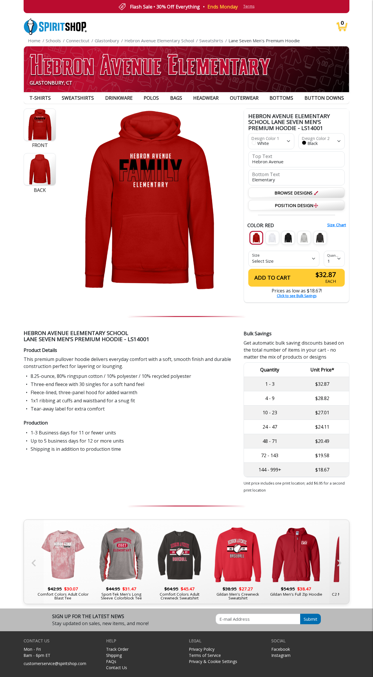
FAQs (111, 661)
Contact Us (116, 667)
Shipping (114, 655)
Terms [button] (249, 6)
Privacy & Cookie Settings (213, 661)
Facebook (280, 649)
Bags (176, 98)
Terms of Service (205, 655)
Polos (151, 98)
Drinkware (119, 98)
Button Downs (324, 98)
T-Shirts (40, 98)
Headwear (206, 98)
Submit (310, 619)
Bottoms (281, 98)
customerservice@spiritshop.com (55, 663)
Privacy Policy (201, 649)
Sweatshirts (78, 98)
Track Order (117, 649)
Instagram (281, 655)
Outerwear (244, 98)
